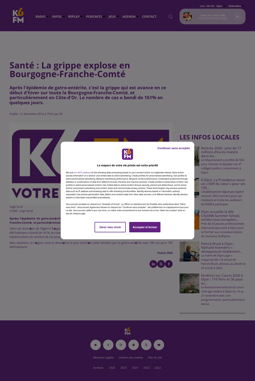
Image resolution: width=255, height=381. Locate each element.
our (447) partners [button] (82, 172)
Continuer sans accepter (174, 148)
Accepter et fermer (145, 227)
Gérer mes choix (110, 227)
